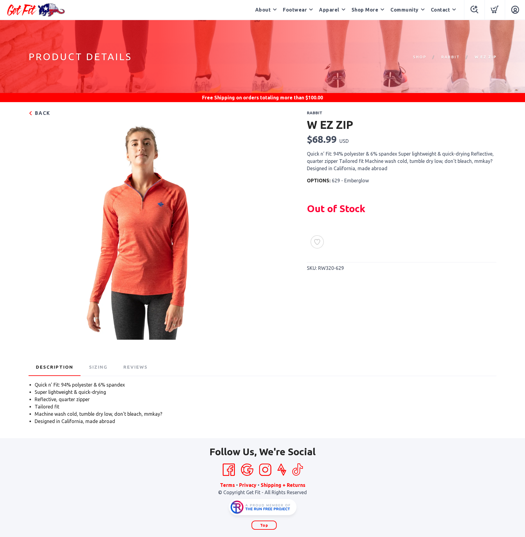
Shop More (365, 9)
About (263, 9)
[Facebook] (229, 470)
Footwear (295, 9)
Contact (440, 9)
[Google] (247, 470)
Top (264, 525)
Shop (419, 57)
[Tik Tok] (297, 470)
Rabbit (450, 57)
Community (404, 9)
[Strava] (281, 470)
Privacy (247, 485)
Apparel (329, 9)
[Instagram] (265, 470)
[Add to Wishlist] (317, 242)
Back (41, 113)
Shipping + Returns (283, 485)
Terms (227, 485)
